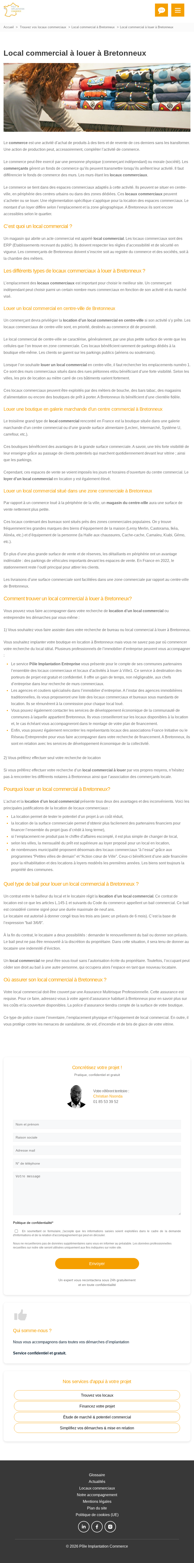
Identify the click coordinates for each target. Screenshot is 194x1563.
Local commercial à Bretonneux (93, 27)
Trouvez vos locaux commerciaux (43, 27)
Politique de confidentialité (33, 1223)
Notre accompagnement (97, 1495)
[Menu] (177, 10)
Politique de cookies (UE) (97, 1515)
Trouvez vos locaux (97, 1395)
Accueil (9, 27)
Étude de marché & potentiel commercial (97, 1417)
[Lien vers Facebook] (97, 1526)
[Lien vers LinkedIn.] (83, 1526)
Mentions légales (97, 1501)
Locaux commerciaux (97, 1488)
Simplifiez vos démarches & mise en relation (97, 1428)
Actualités (97, 1482)
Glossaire (97, 1475)
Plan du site (97, 1508)
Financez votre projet (97, 1406)
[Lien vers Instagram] (110, 1526)
